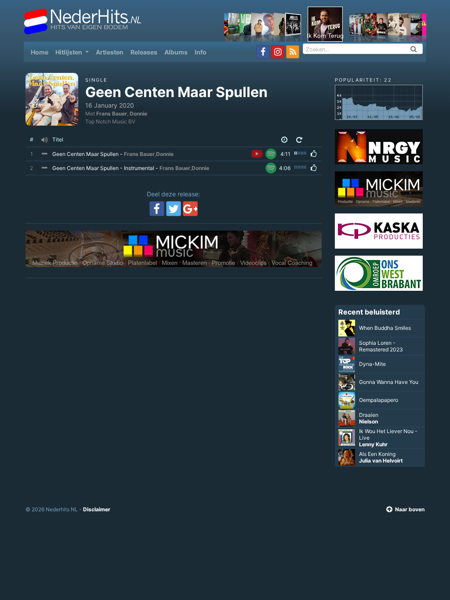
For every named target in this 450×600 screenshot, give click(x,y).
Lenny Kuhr (373, 444)
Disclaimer (96, 509)
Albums (176, 52)
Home (41, 52)
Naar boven (410, 509)
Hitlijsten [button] (69, 52)
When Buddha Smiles (385, 328)
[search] (414, 48)
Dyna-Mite (372, 364)
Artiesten (109, 52)
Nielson (368, 421)
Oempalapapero (378, 400)
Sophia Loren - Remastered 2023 (381, 346)
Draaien (368, 415)
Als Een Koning (377, 454)
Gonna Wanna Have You (388, 382)
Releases (144, 52)
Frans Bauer (111, 113)
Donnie (138, 113)
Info (201, 52)
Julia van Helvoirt (381, 460)
